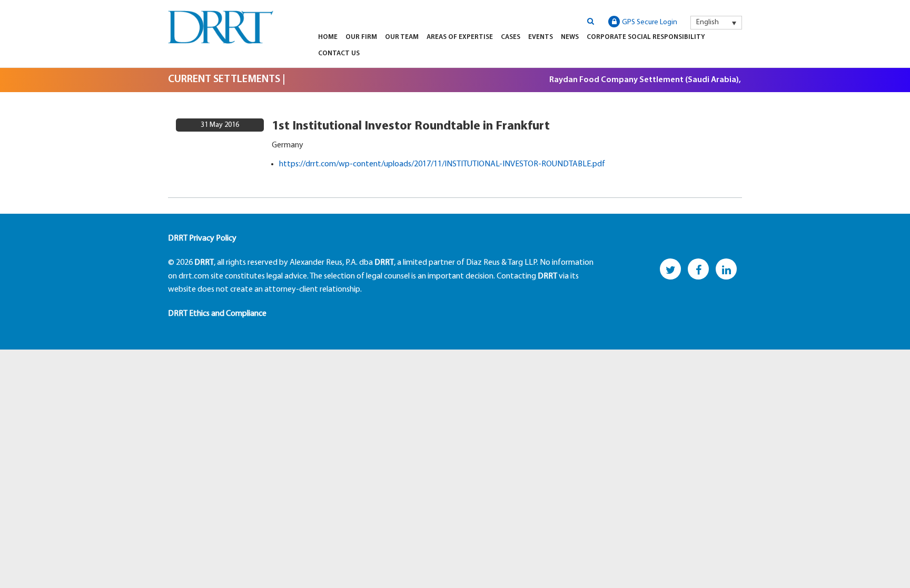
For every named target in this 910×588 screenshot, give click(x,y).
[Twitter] (670, 269)
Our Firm (361, 37)
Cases (510, 37)
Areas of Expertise (460, 37)
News (570, 37)
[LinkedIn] (726, 269)
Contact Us (339, 53)
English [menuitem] (707, 22)
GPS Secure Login (649, 22)
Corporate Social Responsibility (646, 37)
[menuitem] (716, 22)
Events (540, 37)
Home (328, 37)
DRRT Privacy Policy (202, 238)
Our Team (402, 37)
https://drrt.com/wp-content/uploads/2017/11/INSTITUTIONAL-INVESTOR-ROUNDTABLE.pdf (442, 164)
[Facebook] (698, 269)
